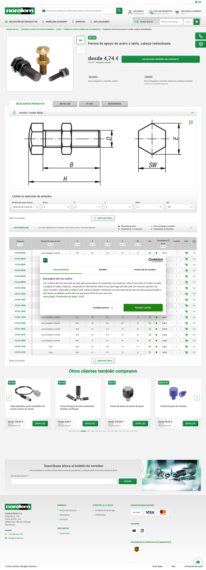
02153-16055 (20, 329)
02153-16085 (20, 340)
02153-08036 (20, 270)
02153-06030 (20, 253)
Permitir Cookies (143, 307)
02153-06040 (20, 259)
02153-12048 (20, 311)
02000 (58, 29)
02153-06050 (20, 264)
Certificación (100, 515)
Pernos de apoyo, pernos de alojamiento (82, 29)
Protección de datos (66, 296)
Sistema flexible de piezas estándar (37, 29)
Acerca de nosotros (68, 510)
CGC (81, 296)
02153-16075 (20, 335)
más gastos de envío (103, 62)
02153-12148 (20, 346)
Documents (65, 533)
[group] (27, 403)
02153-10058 (20, 299)
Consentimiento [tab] (61, 269)
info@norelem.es (15, 538)
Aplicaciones (101, 21)
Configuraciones (101, 307)
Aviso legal (49, 296)
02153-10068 (20, 305)
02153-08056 (20, 282)
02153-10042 (20, 288)
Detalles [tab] (103, 269)
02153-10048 (20, 294)
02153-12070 (20, 317)
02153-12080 (20, 323)
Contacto (64, 519)
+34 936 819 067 (15, 534)
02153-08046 (20, 276)
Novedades (65, 515)
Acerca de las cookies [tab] (145, 269)
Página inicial (12, 29)
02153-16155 (20, 352)
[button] (9, 398)
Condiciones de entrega (105, 510)
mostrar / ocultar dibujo (31, 112)
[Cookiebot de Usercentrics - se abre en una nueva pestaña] (150, 260)
